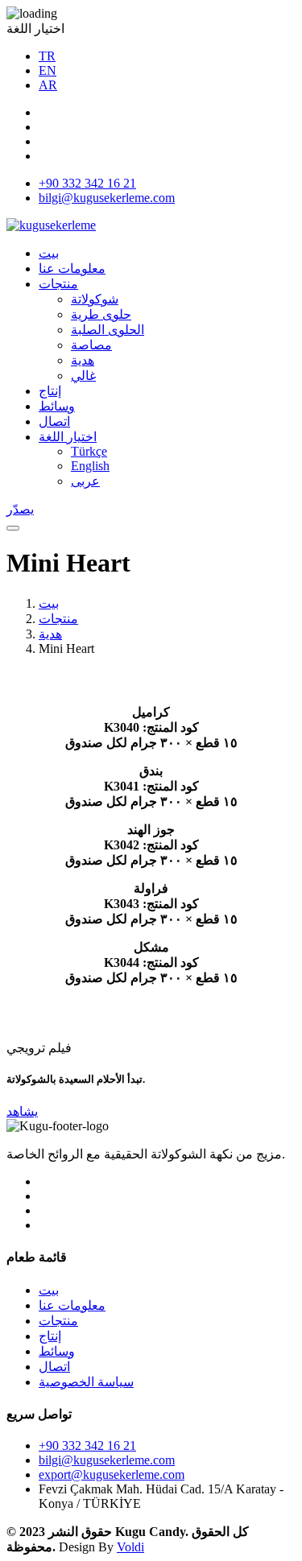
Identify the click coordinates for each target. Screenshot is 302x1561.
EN (47, 70)
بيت (49, 253)
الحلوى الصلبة (107, 330)
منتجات (58, 284)
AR (48, 85)
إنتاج (50, 391)
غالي (83, 375)
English (90, 466)
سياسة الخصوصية (86, 1382)
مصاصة (91, 345)
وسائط (57, 406)
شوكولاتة (94, 299)
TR (47, 56)
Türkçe (89, 451)
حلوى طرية (101, 314)
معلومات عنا (72, 268)
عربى (85, 481)
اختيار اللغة (68, 437)
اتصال (54, 421)
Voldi (130, 1547)
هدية (82, 360)
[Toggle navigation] (12, 528)
